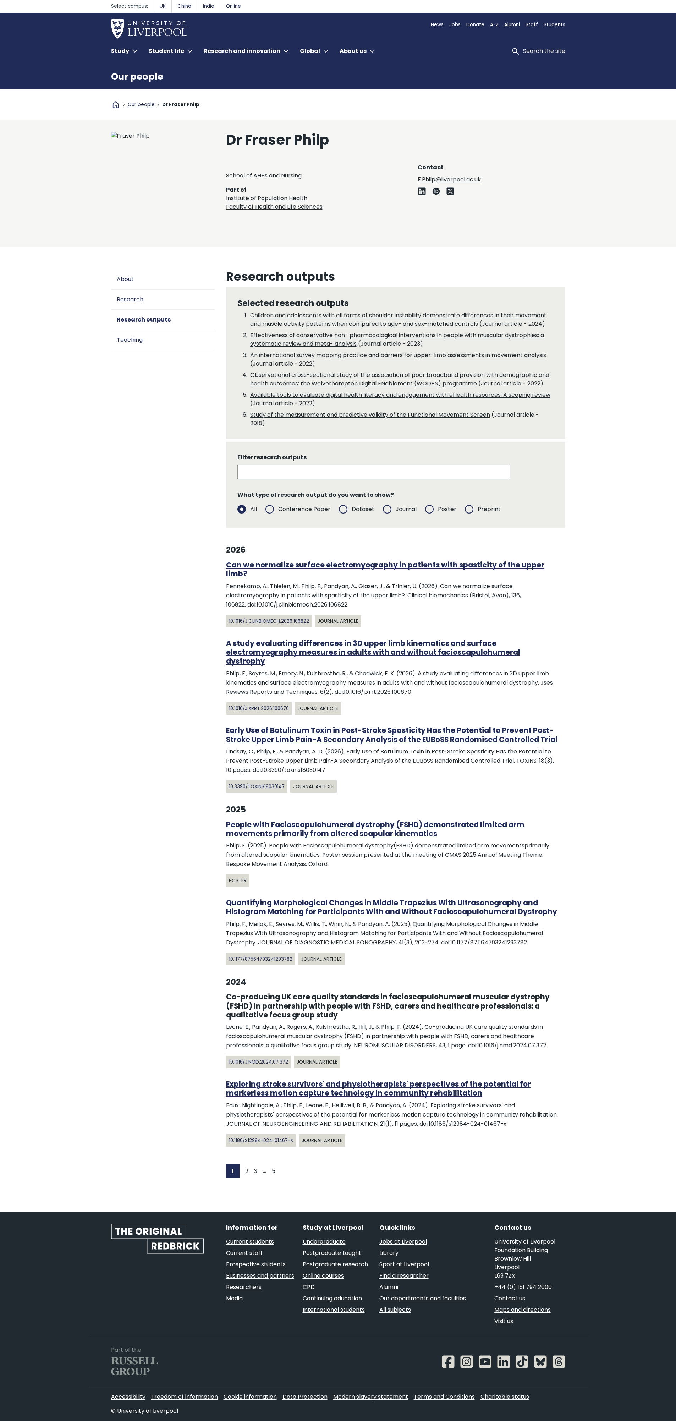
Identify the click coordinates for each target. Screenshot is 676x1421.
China (184, 6)
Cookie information (250, 1397)
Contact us (509, 1298)
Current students (250, 1242)
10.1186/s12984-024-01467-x (261, 1140)
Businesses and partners (260, 1276)
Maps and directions (522, 1310)
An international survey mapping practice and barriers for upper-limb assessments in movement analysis (398, 355)
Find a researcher (404, 1276)
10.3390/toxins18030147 (257, 786)
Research (130, 299)
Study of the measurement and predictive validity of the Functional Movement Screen (370, 415)
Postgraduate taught (332, 1253)
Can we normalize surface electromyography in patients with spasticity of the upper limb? (385, 569)
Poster (447, 509)
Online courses (323, 1276)
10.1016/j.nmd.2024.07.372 (258, 1062)
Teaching (130, 340)
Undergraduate (324, 1242)
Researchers (244, 1287)
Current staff (244, 1253)
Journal (406, 509)
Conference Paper (304, 509)
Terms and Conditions (444, 1397)
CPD (309, 1287)
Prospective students (256, 1264)
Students (554, 24)
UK (163, 6)
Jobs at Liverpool (403, 1242)
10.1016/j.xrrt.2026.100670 (259, 708)
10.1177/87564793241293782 (260, 959)
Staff (532, 24)
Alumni (512, 24)
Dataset (363, 509)
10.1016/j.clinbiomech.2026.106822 (269, 621)
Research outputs (144, 320)
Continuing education (332, 1298)
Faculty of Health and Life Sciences (274, 207)
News (437, 24)
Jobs (455, 24)
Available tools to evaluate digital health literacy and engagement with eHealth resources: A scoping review (400, 395)
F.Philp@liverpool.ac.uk (449, 179)
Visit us (503, 1321)
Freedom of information (184, 1397)
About (125, 279)
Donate (475, 24)
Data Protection (305, 1397)
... (264, 1171)
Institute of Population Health (266, 198)
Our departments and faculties (422, 1298)
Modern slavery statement (370, 1397)
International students (334, 1310)
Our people (137, 76)
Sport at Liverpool (404, 1264)
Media (234, 1298)
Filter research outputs (272, 457)
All (253, 509)
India (208, 6)
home (115, 104)
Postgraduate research (335, 1264)
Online (233, 6)
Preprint (489, 509)
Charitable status (504, 1397)
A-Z (494, 24)
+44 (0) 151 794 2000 (523, 1287)
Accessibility (128, 1397)
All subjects (395, 1310)
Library (389, 1253)
